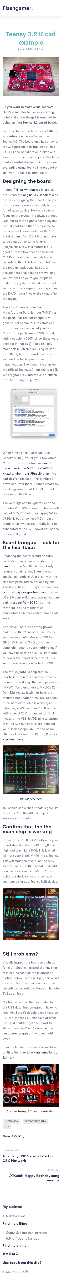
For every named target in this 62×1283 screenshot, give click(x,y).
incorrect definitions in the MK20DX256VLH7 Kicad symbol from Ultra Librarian (27, 468)
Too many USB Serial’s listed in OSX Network (28, 1158)
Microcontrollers (35, 1121)
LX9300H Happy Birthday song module (33, 1178)
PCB (6, 1126)
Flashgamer (18, 8)
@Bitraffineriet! (37, 1233)
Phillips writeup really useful (33, 190)
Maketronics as (15, 1216)
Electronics (11, 1121)
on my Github (47, 131)
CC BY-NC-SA (15, 1272)
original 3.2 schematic (38, 195)
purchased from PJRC (18, 677)
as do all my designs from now (25, 592)
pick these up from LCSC (20, 603)
